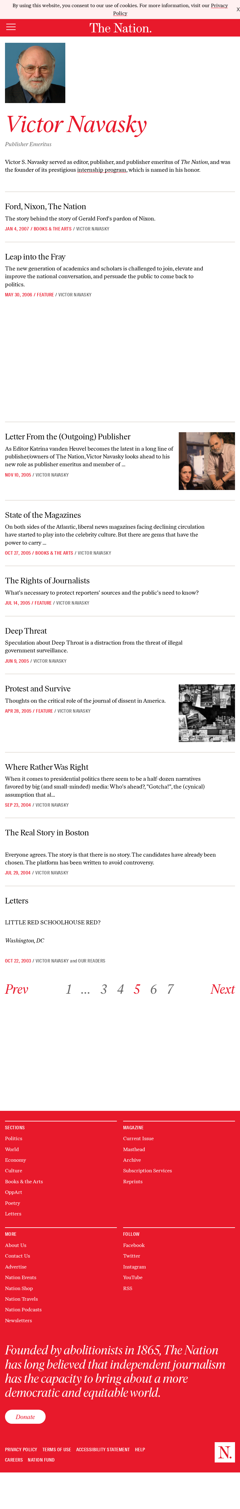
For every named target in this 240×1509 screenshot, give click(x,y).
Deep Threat (26, 631)
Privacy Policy (21, 1449)
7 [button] (170, 989)
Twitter (131, 1256)
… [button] (86, 989)
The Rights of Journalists (47, 581)
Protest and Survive (38, 689)
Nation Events (20, 1277)
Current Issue (138, 1138)
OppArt (13, 1192)
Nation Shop (19, 1288)
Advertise (16, 1267)
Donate (25, 1417)
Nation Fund (41, 1460)
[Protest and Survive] (207, 713)
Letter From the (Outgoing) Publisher (68, 437)
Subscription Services (147, 1171)
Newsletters (18, 1320)
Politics (13, 1138)
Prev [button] (16, 989)
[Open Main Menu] (11, 27)
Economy (15, 1160)
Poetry (12, 1203)
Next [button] (223, 989)
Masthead (134, 1149)
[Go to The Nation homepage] (120, 27)
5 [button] (137, 989)
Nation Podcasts (23, 1310)
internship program (101, 169)
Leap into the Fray (35, 257)
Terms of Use (56, 1449)
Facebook (134, 1245)
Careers (14, 1460)
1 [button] (68, 989)
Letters (16, 901)
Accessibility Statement (103, 1449)
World (12, 1149)
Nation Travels (21, 1299)
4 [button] (120, 989)
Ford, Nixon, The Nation (45, 206)
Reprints (132, 1182)
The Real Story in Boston (47, 833)
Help (140, 1449)
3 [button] (104, 989)
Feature (45, 295)
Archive (132, 1160)
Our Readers (91, 961)
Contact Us (17, 1256)
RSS (127, 1288)
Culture (13, 1171)
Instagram (134, 1267)
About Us (15, 1245)
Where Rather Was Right (46, 767)
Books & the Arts (53, 229)
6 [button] (153, 989)
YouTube (132, 1277)
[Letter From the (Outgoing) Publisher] (207, 461)
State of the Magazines (43, 515)
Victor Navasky (93, 229)
